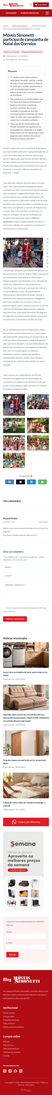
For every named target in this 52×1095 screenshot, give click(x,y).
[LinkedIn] (31, 482)
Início (5, 26)
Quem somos (9, 1013)
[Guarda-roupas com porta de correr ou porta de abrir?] (26, 743)
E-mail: (9, 942)
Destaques (11, 13)
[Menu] (47, 13)
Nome (8, 567)
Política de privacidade (13, 1027)
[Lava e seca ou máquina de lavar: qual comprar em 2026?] (26, 655)
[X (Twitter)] (20, 482)
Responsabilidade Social (32, 52)
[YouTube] (10, 1071)
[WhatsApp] (42, 482)
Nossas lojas (8, 1016)
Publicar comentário (15, 618)
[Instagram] (4, 1071)
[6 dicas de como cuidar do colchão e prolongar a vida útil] (26, 785)
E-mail (8, 575)
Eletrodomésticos (11, 1048)
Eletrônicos (8, 1045)
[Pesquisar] (31, 5)
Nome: (9, 932)
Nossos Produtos (30, 13)
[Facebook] (9, 482)
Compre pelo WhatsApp (29, 822)
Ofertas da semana (11, 1052)
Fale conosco (9, 1023)
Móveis (6, 1041)
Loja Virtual (42, 5)
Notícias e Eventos (19, 26)
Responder (43, 522)
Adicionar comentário (15, 585)
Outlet (6, 1055)
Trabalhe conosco (11, 1020)
